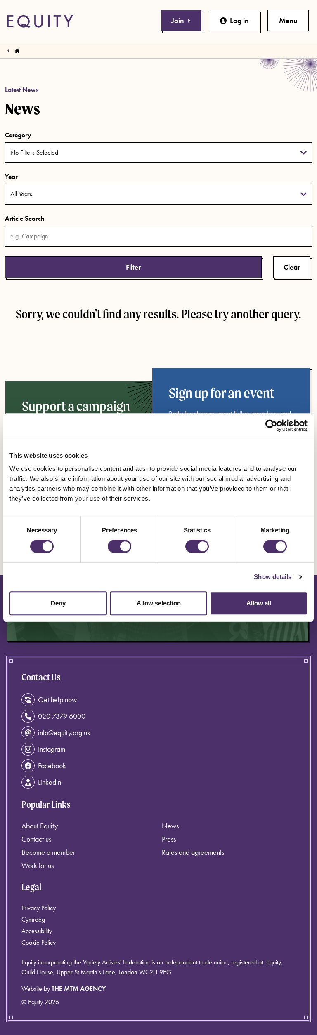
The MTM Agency (79, 988)
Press (169, 839)
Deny (58, 603)
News (170, 825)
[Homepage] (17, 50)
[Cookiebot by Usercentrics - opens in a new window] (271, 425)
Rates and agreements (193, 852)
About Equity (39, 825)
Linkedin (49, 782)
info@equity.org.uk (64, 732)
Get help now (57, 699)
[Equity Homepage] (40, 21)
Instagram (51, 749)
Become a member (48, 852)
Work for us (37, 865)
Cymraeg (33, 919)
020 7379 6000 (61, 716)
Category (18, 135)
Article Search (25, 218)
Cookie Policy (38, 942)
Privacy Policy (38, 907)
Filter (133, 267)
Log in (239, 20)
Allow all (258, 603)
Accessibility (36, 931)
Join (177, 20)
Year (11, 177)
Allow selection (159, 603)
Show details (272, 576)
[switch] (119, 546)
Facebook (52, 765)
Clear (292, 267)
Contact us (36, 839)
